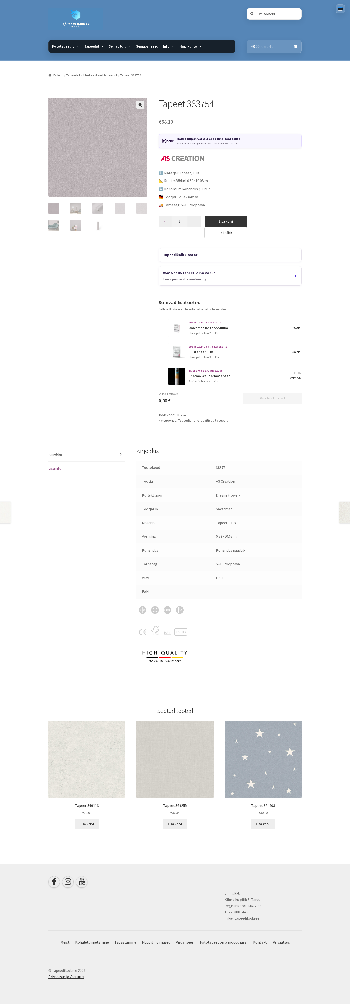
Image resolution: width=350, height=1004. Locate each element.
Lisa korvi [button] (87, 824)
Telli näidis (225, 232)
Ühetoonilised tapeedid (100, 75)
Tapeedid (73, 75)
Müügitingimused (156, 942)
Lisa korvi (226, 221)
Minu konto (188, 46)
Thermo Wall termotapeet (209, 376)
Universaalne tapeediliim (208, 328)
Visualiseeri (185, 942)
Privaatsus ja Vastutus (66, 976)
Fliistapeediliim (201, 352)
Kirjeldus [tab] (55, 454)
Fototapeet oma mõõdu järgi (223, 942)
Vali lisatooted (272, 398)
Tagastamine (125, 942)
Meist (65, 942)
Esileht (58, 75)
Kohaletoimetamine (92, 942)
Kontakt (260, 942)
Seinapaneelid (147, 46)
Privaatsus (281, 942)
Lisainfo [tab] (54, 468)
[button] (140, 105)
